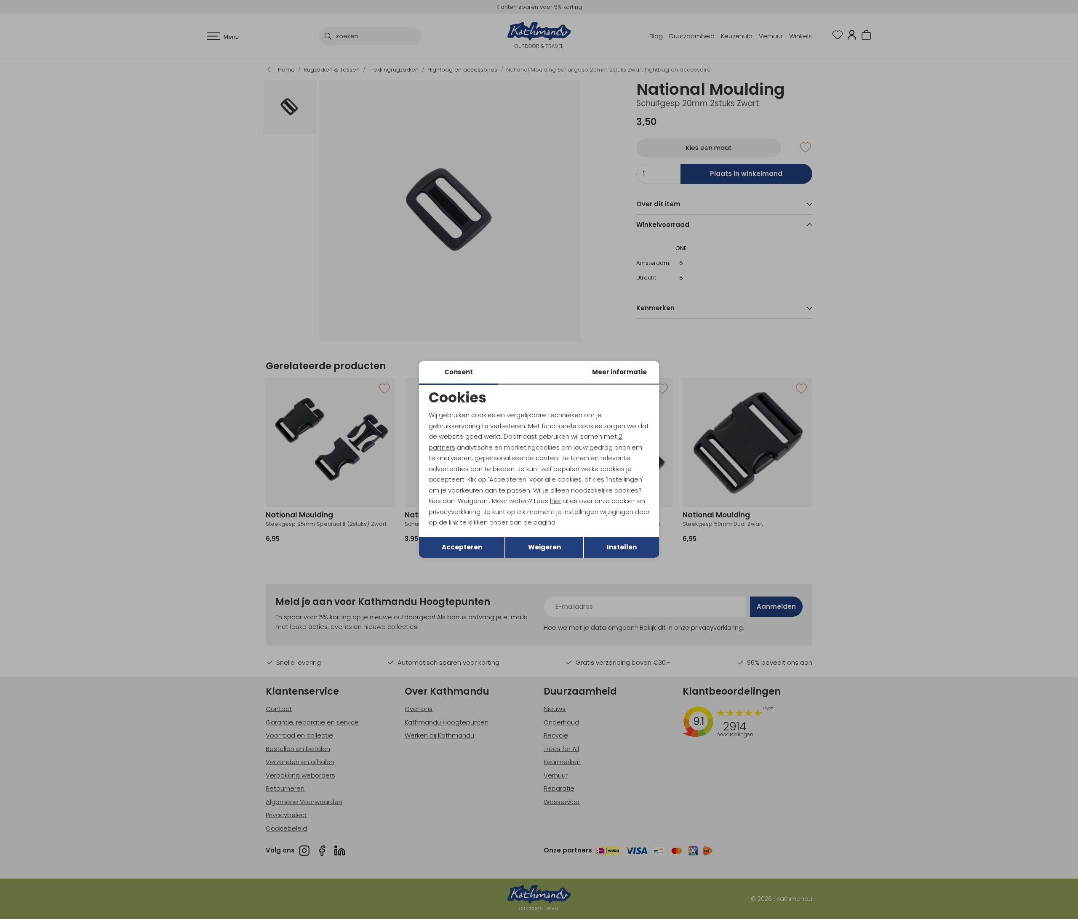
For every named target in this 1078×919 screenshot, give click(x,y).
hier (555, 500)
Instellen (622, 547)
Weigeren (544, 547)
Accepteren (462, 547)
